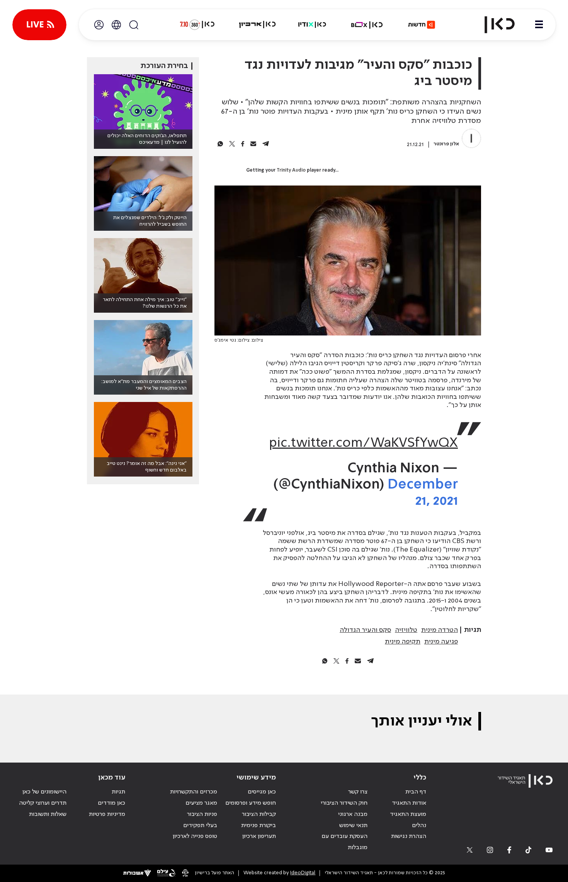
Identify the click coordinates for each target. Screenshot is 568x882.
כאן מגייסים (262, 792)
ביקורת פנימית (258, 825)
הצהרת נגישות (408, 836)
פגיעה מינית (441, 641)
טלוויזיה (406, 630)
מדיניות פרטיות (107, 814)
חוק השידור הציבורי (344, 803)
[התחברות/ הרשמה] (99, 24)
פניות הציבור (202, 814)
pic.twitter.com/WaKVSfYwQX (363, 443)
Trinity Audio (291, 170)
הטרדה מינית (439, 630)
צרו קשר (357, 792)
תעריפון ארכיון (259, 836)
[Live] (39, 24)
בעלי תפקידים (200, 825)
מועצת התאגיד (408, 814)
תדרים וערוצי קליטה (42, 803)
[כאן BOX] (367, 24)
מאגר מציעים (201, 803)
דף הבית (415, 792)
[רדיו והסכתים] (312, 24)
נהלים (419, 825)
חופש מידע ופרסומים (250, 803)
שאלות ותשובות (47, 814)
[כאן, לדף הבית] (493, 25)
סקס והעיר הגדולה (365, 630)
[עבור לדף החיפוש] (133, 24)
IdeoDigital (302, 872)
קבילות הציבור (259, 814)
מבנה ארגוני (352, 814)
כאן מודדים (111, 803)
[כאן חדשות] (421, 24)
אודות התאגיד (409, 803)
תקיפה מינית (402, 641)
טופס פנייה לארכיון (195, 836)
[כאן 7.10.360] (197, 24)
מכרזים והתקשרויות (193, 792)
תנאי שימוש (353, 825)
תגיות (118, 792)
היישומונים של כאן (44, 792)
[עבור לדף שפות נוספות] (116, 24)
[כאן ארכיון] (257, 24)
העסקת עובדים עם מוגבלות (344, 842)
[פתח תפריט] (539, 24)
